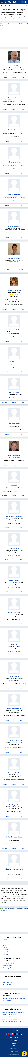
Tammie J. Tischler (14, 773)
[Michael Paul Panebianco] (14, 507)
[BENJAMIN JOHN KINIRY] (14, 732)
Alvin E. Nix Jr (14, 644)
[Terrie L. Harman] (14, 121)
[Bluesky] (17, 1034)
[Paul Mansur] (14, 353)
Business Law (6, 980)
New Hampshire (24, 5)
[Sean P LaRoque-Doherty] (14, 796)
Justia (2, 5)
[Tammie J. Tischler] (14, 764)
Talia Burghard (14, 392)
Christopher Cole (14, 162)
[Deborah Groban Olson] (14, 828)
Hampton (5, 947)
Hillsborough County (8, 968)
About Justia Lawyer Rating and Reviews (11, 1022)
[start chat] (24, 1053)
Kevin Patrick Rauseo (14, 709)
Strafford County (7, 965)
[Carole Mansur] (14, 668)
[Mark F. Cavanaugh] (14, 414)
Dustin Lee (14, 486)
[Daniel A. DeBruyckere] (14, 446)
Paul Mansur (14, 362)
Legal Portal (14, 1040)
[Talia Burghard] (14, 384)
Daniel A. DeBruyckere (14, 455)
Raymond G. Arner (14, 98)
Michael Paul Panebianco (14, 516)
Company (14, 1043)
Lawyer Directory (9, 5)
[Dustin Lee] (14, 477)
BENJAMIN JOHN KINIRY (14, 741)
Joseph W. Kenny (14, 548)
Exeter (4, 945)
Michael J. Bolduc (14, 194)
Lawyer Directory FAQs (9, 1014)
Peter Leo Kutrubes (14, 330)
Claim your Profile (7, 1017)
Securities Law (6, 984)
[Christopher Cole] (14, 153)
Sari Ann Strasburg (14, 258)
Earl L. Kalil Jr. (14, 66)
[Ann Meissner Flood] (14, 604)
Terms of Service (14, 1048)
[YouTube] (8, 1034)
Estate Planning (7, 982)
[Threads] (15, 1034)
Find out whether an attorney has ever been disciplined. (13, 999)
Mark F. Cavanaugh (14, 423)
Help (14, 1046)
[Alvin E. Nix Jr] (14, 636)
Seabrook (5, 952)
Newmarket (5, 950)
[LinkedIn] (6, 1034)
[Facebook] (11, 1034)
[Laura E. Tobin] (14, 572)
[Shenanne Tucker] (14, 217)
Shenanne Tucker (14, 226)
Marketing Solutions (14, 1054)
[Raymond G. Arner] (14, 89)
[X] (19, 1034)
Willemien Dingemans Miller (14, 869)
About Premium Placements (10, 1019)
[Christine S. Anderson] (14, 281)
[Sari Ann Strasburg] (14, 249)
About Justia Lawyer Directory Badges (13, 1012)
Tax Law (17, 5)
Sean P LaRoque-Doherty (14, 805)
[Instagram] (13, 1034)
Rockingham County (8, 963)
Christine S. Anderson (14, 290)
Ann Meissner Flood (14, 612)
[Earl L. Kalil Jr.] (14, 57)
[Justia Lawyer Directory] (21, 1034)
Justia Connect (14, 1037)
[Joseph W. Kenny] (14, 539)
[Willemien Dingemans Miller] (14, 860)
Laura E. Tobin (14, 580)
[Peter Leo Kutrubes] (14, 321)
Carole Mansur (14, 676)
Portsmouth (6, 943)
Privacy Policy (14, 1051)
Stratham (5, 954)
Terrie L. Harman (14, 130)
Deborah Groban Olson (14, 837)
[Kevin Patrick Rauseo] (14, 700)
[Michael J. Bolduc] (14, 185)
